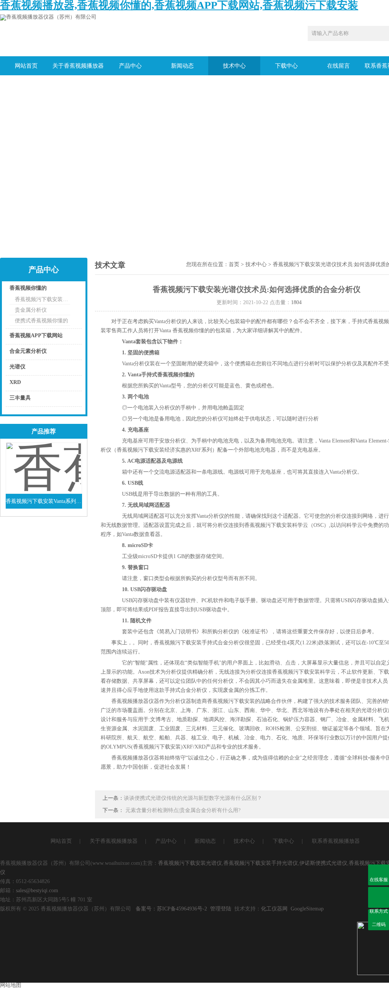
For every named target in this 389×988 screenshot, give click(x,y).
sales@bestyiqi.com (37, 890)
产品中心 (130, 66)
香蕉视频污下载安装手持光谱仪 (260, 863)
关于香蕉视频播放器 (78, 66)
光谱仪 (17, 367)
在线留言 (338, 66)
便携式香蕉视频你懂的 (41, 321)
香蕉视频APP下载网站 (36, 335)
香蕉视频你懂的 (28, 288)
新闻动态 (182, 66)
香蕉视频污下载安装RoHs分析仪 (42, 299)
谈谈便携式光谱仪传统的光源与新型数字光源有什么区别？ (193, 798)
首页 (234, 264)
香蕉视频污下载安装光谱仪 (190, 863)
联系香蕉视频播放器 (336, 841)
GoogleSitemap (307, 909)
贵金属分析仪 (31, 310)
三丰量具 (20, 398)
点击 (66, 290)
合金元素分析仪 (28, 351)
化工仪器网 (274, 909)
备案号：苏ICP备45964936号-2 (171, 909)
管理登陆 (220, 909)
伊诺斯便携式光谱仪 (323, 863)
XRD (15, 382)
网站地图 (10, 985)
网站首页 (26, 66)
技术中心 (234, 66)
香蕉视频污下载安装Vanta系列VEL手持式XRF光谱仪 (44, 501)
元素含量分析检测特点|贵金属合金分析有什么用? (182, 810)
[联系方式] (378, 897)
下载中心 (286, 66)
